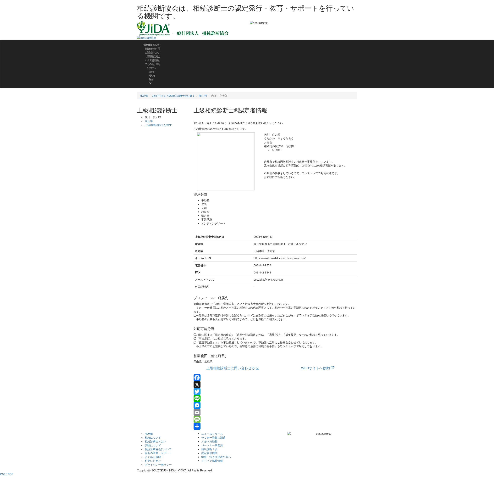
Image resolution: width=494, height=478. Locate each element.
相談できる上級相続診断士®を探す (173, 96)
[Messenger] (275, 405)
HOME (144, 96)
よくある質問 (153, 457)
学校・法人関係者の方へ (216, 457)
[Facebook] (275, 377)
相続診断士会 (209, 449)
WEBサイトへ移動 (316, 367)
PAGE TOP (6, 474)
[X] (275, 384)
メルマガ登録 (209, 441)
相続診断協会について (158, 449)
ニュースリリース (212, 434)
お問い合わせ (159, 54)
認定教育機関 (209, 453)
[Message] (275, 419)
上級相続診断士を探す (158, 125)
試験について (153, 445)
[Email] (275, 412)
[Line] (275, 398)
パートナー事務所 (212, 445)
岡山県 (203, 96)
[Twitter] (275, 391)
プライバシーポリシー (158, 464)
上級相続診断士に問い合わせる (231, 367)
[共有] (275, 426)
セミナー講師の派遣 (213, 437)
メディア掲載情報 (212, 461)
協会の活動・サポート (158, 453)
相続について (153, 437)
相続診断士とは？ (155, 441)
